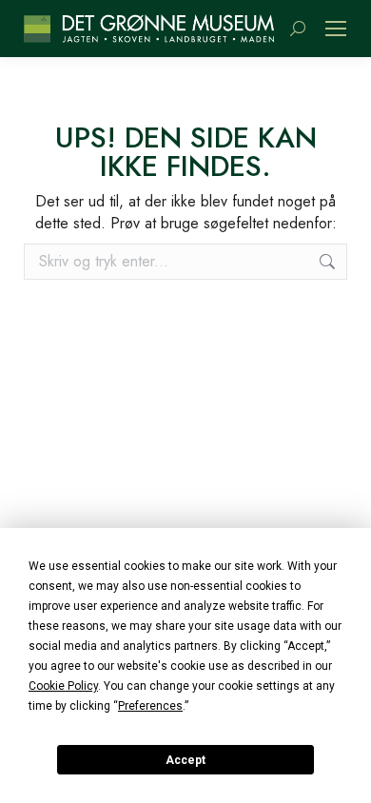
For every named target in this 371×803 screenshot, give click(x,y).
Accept (185, 760)
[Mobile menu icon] (335, 28)
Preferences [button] (150, 706)
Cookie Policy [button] (63, 686)
